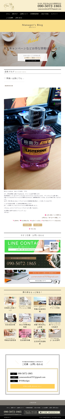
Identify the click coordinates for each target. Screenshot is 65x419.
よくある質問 (9, 17)
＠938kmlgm (24, 381)
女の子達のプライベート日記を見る (52, 220)
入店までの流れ (45, 13)
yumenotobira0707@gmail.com (32, 377)
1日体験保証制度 (34, 13)
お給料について (24, 13)
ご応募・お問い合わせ (53, 407)
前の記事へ (27, 225)
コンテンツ (54, 13)
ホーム (8, 13)
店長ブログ (15, 13)
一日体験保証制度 (29, 407)
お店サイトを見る (36, 220)
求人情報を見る (25, 220)
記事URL (16, 220)
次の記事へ (38, 225)
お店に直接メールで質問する (54, 215)
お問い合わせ (18, 17)
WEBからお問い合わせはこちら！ (32, 386)
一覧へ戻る (33, 228)
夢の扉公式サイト (7, 417)
